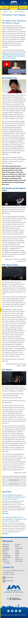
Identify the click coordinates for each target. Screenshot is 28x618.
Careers (5, 559)
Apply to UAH (14, 7)
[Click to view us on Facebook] (12, 611)
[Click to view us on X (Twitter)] (16, 611)
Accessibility (6, 548)
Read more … (6, 513)
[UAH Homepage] (14, 3)
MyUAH (17, 553)
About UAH (6, 544)
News (16, 555)
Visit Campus (19, 561)
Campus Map (6, 555)
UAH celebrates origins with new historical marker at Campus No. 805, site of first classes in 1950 (14, 519)
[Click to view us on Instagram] (8, 611)
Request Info (23, 7)
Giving (17, 550)
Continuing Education (6, 562)
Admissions (6, 550)
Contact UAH (9, 577)
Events (17, 546)
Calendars (5, 553)
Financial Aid (18, 548)
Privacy (17, 557)
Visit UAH (4, 7)
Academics (6, 546)
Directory (18, 544)
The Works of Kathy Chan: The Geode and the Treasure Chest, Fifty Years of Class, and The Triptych (13, 56)
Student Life (18, 559)
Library (17, 552)
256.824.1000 (9, 581)
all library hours (13, 484)
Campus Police (7, 557)
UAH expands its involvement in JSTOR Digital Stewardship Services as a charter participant (13, 497)
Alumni (5, 552)
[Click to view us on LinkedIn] (20, 611)
